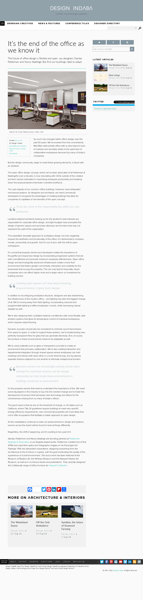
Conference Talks (77, 23)
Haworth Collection (58, 465)
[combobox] (122, 28)
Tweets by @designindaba (105, 108)
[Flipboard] (59, 489)
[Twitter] (44, 489)
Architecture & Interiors (17, 146)
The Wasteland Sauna (19, 523)
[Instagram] (116, 561)
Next (74, 112)
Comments (13, 153)
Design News (17, 530)
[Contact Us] (139, 561)
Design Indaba (118, 570)
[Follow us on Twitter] (99, 42)
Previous (19, 112)
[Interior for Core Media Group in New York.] (47, 128)
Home (2, 23)
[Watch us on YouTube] (120, 561)
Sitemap (66, 561)
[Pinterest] (49, 489)
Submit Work (47, 561)
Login (57, 561)
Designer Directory (107, 23)
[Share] (64, 489)
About (13, 561)
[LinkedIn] (54, 489)
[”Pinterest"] (127, 42)
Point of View (14, 149)
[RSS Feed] (134, 561)
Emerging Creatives (20, 23)
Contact (23, 561)
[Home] (71, 9)
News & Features (49, 23)
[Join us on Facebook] (113, 42)
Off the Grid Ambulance (42, 523)
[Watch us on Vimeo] (125, 561)
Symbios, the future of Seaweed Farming (72, 525)
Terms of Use (78, 561)
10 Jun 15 (18, 140)
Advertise (33, 561)
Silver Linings (114, 75)
